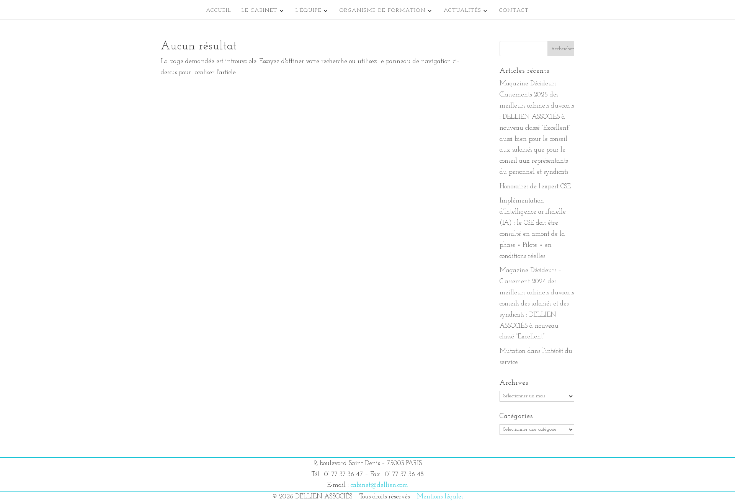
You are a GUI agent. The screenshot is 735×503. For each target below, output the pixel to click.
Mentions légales (440, 496)
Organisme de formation (383, 10)
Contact (514, 10)
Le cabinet (260, 10)
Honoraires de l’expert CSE (535, 186)
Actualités (462, 10)
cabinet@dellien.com (379, 485)
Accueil (218, 10)
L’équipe (309, 10)
